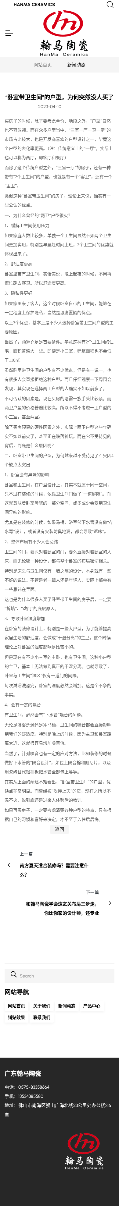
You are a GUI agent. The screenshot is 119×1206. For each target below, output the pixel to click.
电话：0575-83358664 (27, 1087)
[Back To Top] (102, 1189)
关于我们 (41, 1006)
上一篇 (26, 854)
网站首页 (43, 65)
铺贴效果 (16, 1017)
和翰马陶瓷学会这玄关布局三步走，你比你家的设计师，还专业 (62, 908)
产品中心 (91, 1006)
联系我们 (41, 1017)
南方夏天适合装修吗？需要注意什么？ (54, 870)
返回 (59, 829)
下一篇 (92, 892)
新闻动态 (66, 1006)
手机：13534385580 (24, 1096)
